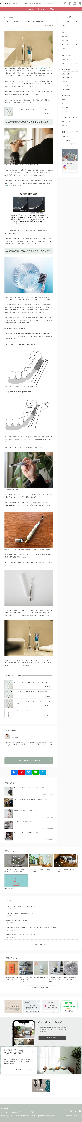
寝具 (63, 32)
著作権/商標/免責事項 (5, 1118)
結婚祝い (64, 81)
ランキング (65, 107)
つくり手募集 (30, 1112)
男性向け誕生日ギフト (68, 77)
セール (64, 103)
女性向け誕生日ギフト (68, 74)
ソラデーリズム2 (40, 68)
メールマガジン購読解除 (68, 144)
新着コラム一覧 (66, 122)
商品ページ (9, 185)
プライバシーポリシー (10, 1115)
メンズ (64, 25)
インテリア (65, 29)
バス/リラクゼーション (68, 52)
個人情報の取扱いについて (24, 1115)
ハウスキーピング (66, 55)
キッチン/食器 (66, 40)
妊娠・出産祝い (66, 89)
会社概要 (53, 1115)
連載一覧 (64, 125)
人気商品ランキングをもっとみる (41, 987)
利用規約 (2, 1115)
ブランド (64, 111)
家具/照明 (64, 36)
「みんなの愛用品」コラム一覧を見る (28, 760)
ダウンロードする (52, 1037)
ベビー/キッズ (66, 59)
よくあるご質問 (37, 3)
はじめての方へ (27, 3)
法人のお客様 (22, 1112)
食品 (63, 63)
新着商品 (64, 100)
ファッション (65, 21)
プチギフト (65, 85)
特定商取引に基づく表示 (44, 1115)
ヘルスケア (65, 48)
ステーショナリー (66, 44)
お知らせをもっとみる (41, 945)
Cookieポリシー (34, 1115)
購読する (18, 1069)
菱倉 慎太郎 (15, 737)
